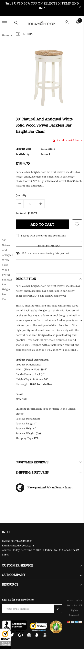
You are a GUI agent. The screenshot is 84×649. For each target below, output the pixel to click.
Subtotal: (21, 213)
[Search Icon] (16, 23)
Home (5, 35)
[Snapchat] (37, 635)
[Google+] (20, 635)
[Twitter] (12, 635)
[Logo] (41, 22)
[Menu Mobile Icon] (4, 23)
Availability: (23, 154)
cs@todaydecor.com (22, 545)
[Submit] (58, 609)
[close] (80, 8)
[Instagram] (29, 635)
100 (24, 253)
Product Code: (24, 148)
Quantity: (21, 195)
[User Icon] (67, 23)
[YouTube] (44, 635)
